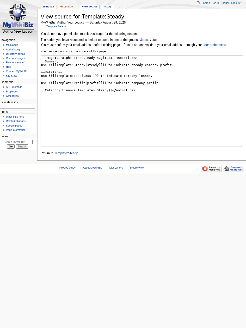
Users (144, 40)
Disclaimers (116, 167)
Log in (216, 2)
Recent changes (15, 58)
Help (8, 66)
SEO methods (14, 86)
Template (48, 6)
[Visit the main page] (18, 18)
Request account (230, 2)
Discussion (66, 6)
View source (89, 6)
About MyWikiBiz (92, 167)
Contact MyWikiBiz (17, 71)
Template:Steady (56, 26)
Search (5, 136)
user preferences (214, 45)
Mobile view (137, 167)
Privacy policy (67, 167)
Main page (12, 44)
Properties (12, 91)
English (206, 2)
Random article (15, 62)
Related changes (16, 121)
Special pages (14, 125)
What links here (15, 116)
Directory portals (15, 53)
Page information (15, 129)
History (107, 6)
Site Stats (11, 75)
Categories (12, 95)
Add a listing (13, 49)
